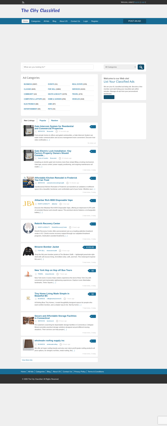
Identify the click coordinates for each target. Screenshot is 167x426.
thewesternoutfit (52, 250)
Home (25, 21)
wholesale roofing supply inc (49, 340)
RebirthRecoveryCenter (59, 227)
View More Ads (27, 360)
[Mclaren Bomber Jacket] (28, 256)
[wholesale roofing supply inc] (28, 350)
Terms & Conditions (96, 372)
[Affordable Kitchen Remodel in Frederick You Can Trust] (28, 187)
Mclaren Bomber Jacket (47, 247)
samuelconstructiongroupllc (55, 183)
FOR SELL (52, 89)
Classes (27, 89)
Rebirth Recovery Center (47, 223)
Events (51, 84)
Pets (50, 109)
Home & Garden (55, 99)
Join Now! (109, 97)
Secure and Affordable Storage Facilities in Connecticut (55, 317)
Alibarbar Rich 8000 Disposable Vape (54, 200)
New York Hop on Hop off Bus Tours (53, 270)
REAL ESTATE (77, 84)
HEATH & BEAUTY (55, 94)
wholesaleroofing (52, 344)
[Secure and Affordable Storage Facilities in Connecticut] (28, 325)
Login (143, 2)
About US (63, 21)
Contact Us (75, 21)
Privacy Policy (80, 372)
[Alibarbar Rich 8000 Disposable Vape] (28, 208)
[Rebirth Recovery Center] (28, 233)
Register (137, 2)
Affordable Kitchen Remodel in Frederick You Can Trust (56, 179)
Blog (54, 21)
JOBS (50, 104)
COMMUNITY (29, 94)
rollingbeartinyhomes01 (54, 298)
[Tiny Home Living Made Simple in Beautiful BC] (28, 303)
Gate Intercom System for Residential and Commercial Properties (54, 127)
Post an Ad (134, 21)
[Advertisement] (83, 43)
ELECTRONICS (29, 104)
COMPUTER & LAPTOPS (33, 99)
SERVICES (76, 89)
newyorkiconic (49, 274)
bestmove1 (50, 321)
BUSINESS (28, 84)
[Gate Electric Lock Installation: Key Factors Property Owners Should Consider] (28, 160)
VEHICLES (76, 99)
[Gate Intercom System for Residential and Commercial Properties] (28, 136)
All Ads (46, 21)
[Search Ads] (141, 67)
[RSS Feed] (23, 2)
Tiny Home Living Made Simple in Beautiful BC (52, 294)
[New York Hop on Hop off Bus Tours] (28, 280)
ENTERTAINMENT (30, 109)
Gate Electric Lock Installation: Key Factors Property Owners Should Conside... (53, 153)
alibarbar (54, 204)
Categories (35, 21)
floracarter (50, 131)
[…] (48, 140)
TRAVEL (75, 94)
